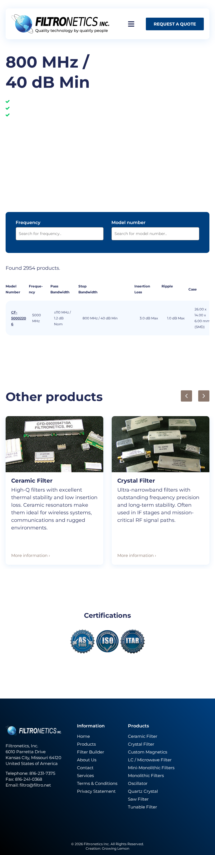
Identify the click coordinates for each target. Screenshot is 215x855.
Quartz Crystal (143, 791)
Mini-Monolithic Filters (151, 767)
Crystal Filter (136, 480)
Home (83, 736)
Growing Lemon (115, 848)
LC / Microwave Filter (150, 759)
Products (86, 744)
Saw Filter (138, 799)
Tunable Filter (142, 807)
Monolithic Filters (146, 775)
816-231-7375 (42, 773)
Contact (85, 767)
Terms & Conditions (97, 783)
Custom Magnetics (147, 752)
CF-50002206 (18, 318)
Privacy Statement (96, 791)
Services (85, 775)
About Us (86, 759)
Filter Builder (90, 752)
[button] (186, 396)
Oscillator (138, 783)
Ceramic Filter (32, 480)
